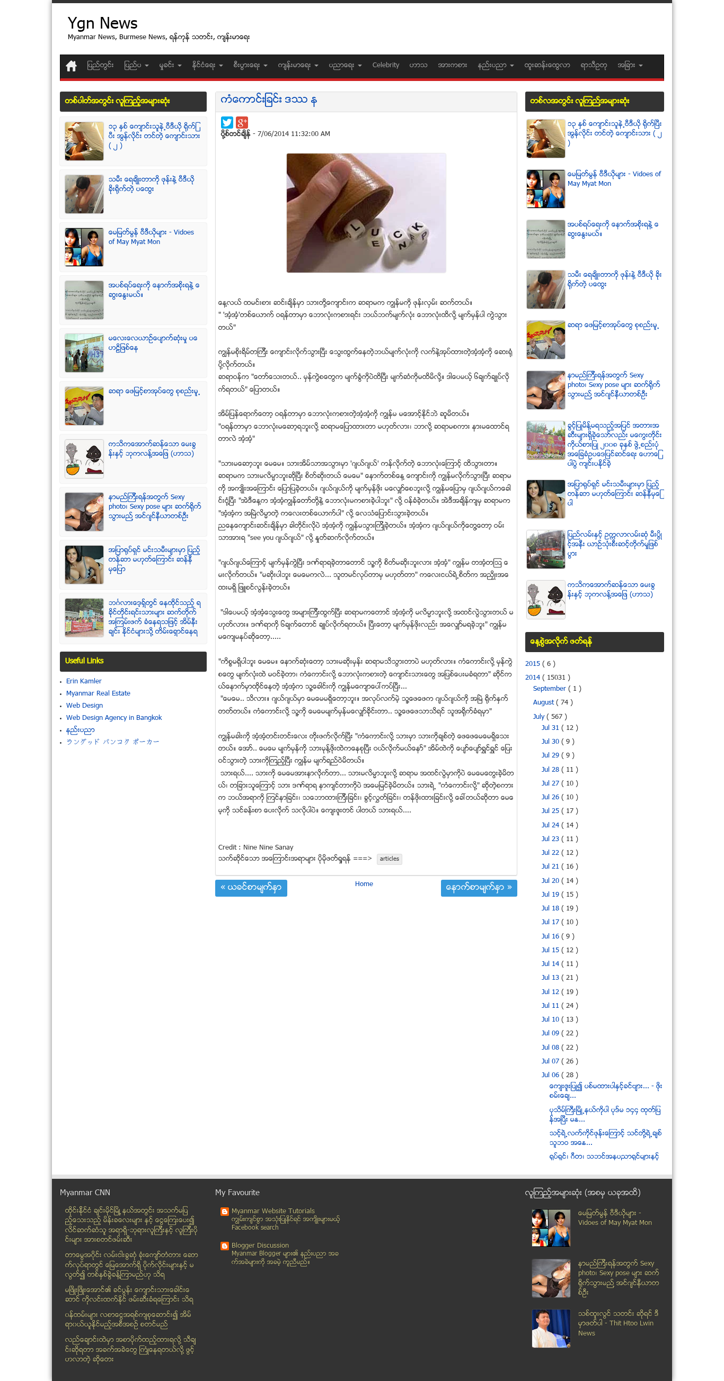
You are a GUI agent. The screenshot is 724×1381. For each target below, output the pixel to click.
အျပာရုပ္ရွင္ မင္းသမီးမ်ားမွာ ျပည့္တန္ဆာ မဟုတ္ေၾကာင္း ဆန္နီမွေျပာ (154, 560)
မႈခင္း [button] (168, 65)
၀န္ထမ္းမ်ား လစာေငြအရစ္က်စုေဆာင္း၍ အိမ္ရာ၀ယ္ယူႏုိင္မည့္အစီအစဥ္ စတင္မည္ (128, 1320)
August (544, 703)
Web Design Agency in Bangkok (114, 718)
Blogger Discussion (260, 1246)
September (550, 689)
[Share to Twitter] (227, 122)
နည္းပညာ (80, 730)
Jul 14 (551, 964)
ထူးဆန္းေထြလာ (547, 65)
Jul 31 (551, 728)
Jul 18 (551, 909)
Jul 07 (551, 1062)
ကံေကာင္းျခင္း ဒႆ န (269, 100)
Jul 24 (551, 826)
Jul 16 (551, 937)
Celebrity (386, 65)
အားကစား (452, 65)
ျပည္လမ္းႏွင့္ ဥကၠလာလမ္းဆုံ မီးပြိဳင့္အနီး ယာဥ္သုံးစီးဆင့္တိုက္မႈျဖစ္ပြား (615, 544)
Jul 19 (551, 895)
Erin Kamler (84, 682)
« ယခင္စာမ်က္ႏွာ (251, 888)
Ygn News (102, 25)
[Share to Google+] (242, 122)
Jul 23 (551, 839)
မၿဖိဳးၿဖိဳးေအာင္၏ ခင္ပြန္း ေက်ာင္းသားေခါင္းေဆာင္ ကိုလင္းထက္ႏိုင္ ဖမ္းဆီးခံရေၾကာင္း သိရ (129, 1295)
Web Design (84, 706)
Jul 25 (551, 811)
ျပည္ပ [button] (134, 65)
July (539, 717)
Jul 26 (551, 797)
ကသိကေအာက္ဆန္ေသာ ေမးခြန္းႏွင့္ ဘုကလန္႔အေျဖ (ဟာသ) (152, 449)
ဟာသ (419, 65)
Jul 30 (551, 742)
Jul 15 (551, 950)
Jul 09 (551, 1034)
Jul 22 (551, 853)
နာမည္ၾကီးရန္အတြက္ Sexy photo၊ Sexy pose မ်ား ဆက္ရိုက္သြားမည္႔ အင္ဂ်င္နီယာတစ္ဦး (155, 507)
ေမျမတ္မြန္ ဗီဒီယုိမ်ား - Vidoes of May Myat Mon (151, 237)
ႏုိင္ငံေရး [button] (205, 65)
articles (389, 859)
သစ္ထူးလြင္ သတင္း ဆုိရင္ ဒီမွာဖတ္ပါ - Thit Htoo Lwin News (618, 1324)
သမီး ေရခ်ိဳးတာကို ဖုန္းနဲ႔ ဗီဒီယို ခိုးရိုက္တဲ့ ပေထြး (152, 184)
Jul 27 (551, 784)
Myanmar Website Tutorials (273, 1211)
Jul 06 (551, 1075)
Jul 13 (551, 978)
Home (364, 884)
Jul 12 (551, 992)
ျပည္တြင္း (100, 65)
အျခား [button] (628, 65)
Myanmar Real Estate (98, 694)
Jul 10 (551, 1020)
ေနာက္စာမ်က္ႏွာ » (479, 888)
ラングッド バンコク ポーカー (113, 742)
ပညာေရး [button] (343, 65)
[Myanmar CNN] (71, 66)
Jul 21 (551, 867)
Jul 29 (551, 756)
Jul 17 (551, 922)
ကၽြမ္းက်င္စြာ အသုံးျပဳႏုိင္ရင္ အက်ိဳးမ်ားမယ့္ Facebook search (286, 1224)
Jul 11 (551, 1006)
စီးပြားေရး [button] (248, 65)
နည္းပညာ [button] (493, 65)
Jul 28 (551, 770)
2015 (533, 664)
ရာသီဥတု (594, 65)
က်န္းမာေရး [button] (295, 65)
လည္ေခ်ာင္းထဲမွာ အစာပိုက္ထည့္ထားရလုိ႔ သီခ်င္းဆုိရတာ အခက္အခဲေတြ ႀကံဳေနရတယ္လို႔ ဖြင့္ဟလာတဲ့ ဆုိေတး (130, 1350)
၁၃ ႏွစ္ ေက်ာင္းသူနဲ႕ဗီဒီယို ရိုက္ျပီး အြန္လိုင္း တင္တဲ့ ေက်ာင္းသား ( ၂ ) (154, 136)
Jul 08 (551, 1048)
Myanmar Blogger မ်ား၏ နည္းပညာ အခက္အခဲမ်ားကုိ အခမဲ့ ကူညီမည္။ (285, 1258)
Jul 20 (551, 881)
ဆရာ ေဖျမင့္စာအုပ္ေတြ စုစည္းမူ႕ (154, 391)
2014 (533, 678)
